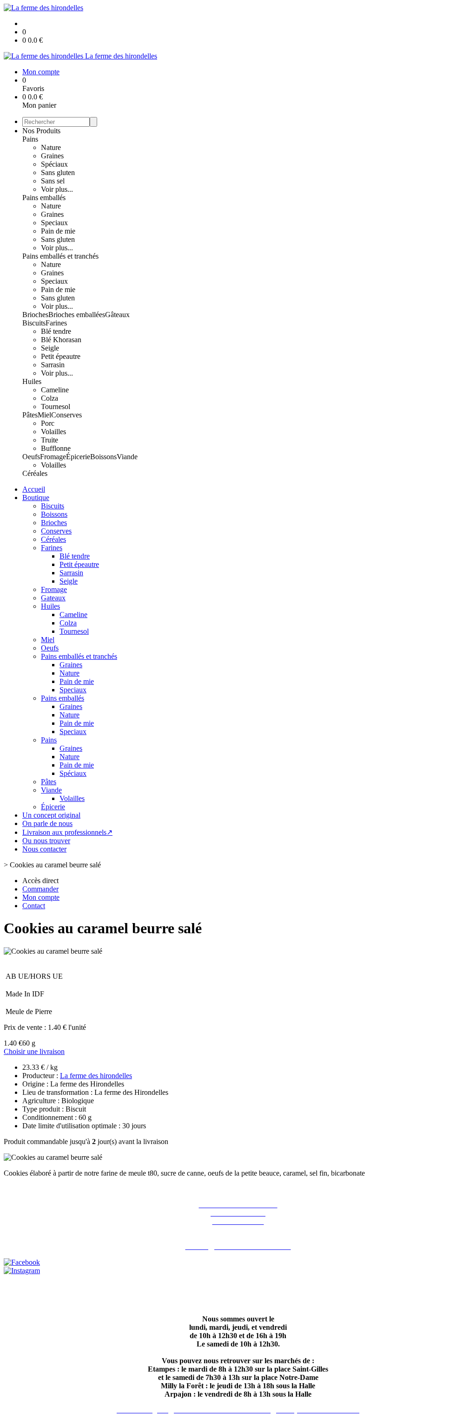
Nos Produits (41, 131)
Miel (44, 415)
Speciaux (54, 223)
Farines (56, 323)
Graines (52, 156)
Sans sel (53, 181)
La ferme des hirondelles (96, 1076)
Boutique (35, 497)
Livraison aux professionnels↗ (67, 832)
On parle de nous (47, 823)
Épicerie (78, 457)
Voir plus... (57, 189)
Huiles (31, 381)
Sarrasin (53, 365)
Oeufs (31, 457)
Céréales (34, 473)
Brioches (35, 315)
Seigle (50, 348)
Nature (51, 147)
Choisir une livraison (34, 1051)
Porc (47, 423)
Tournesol (55, 406)
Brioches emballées (76, 315)
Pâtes (30, 415)
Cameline (55, 390)
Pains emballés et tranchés (60, 256)
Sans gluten (58, 172)
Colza (49, 398)
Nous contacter (44, 849)
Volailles (53, 432)
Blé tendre (56, 331)
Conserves (66, 415)
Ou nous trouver (46, 841)
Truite (49, 440)
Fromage (53, 457)
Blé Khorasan (61, 340)
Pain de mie (58, 231)
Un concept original (51, 815)
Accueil (33, 489)
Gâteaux (117, 315)
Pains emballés (44, 198)
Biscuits (34, 323)
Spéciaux (54, 164)
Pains (30, 139)
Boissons (103, 457)
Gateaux (53, 598)
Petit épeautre (60, 356)
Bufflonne (56, 448)
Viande (127, 457)
